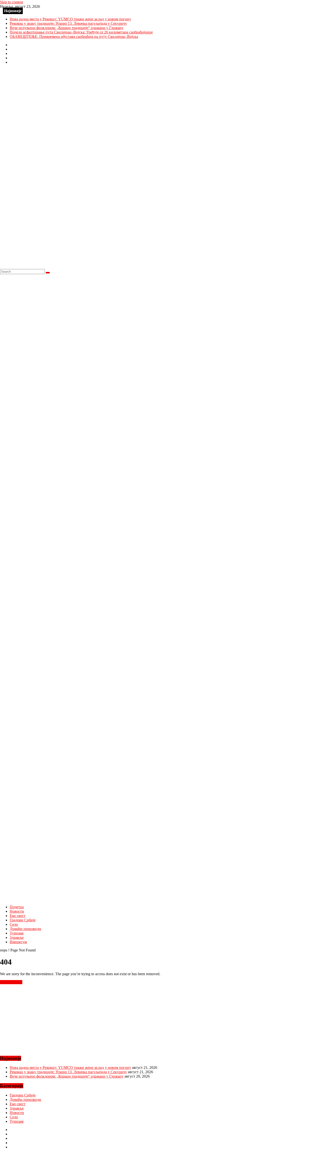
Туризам (16, 933)
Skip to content (11, 2)
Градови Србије (23, 920)
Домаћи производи (25, 929)
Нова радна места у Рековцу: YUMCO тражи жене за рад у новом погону (70, 19)
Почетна (17, 907)
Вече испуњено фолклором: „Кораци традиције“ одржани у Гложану (67, 28)
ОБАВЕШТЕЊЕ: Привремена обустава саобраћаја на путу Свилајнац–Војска (74, 36)
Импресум (18, 942)
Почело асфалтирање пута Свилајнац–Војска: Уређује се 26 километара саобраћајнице (81, 32)
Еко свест (17, 916)
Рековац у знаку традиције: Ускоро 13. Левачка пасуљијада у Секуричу (68, 23)
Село (14, 924)
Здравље (17, 937)
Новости (17, 911)
